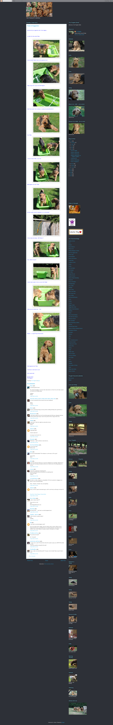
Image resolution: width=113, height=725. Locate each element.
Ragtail (70, 380)
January (72, 167)
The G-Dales (71, 357)
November (73, 142)
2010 (71, 170)
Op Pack (70, 324)
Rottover (70, 334)
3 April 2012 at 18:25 (34, 485)
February (73, 165)
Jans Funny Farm (72, 293)
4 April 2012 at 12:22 (34, 546)
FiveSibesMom (33, 549)
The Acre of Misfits (72, 355)
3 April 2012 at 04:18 (34, 405)
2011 (71, 169)
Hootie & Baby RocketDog (74, 277)
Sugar (70, 349)
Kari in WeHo (71, 295)
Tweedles (70, 363)
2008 (71, 174)
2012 (71, 141)
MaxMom (70, 310)
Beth (31, 461)
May (72, 147)
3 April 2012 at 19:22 (34, 495)
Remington (32, 439)
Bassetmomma (33, 413)
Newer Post (30, 560)
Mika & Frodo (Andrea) (73, 314)
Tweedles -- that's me (34, 514)
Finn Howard (71, 270)
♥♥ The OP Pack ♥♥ (34, 478)
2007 (71, 175)
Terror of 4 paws (72, 353)
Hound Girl (71, 279)
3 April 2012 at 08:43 (34, 449)
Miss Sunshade (72, 320)
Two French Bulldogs (34, 444)
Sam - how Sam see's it (73, 340)
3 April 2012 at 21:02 (34, 512)
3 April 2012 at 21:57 (34, 530)
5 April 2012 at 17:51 (34, 553)
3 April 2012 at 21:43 (34, 520)
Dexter (31, 385)
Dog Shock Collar (33, 494)
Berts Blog (32, 508)
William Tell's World (72, 369)
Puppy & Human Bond (41, 494)
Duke (31, 451)
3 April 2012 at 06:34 (34, 436)
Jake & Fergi (71, 289)
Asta (69, 242)
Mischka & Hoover (72, 318)
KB (30, 522)
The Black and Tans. (34, 533)
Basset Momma (72, 246)
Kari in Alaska (33, 498)
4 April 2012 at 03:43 (34, 538)
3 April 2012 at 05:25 (34, 411)
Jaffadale (70, 287)
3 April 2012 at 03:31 (34, 396)
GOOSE (31, 420)
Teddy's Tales (71, 351)
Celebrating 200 (74, 158)
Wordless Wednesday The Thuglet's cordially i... (76, 156)
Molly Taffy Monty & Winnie (74, 322)
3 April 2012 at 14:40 (34, 458)
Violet (70, 367)
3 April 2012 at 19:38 (34, 506)
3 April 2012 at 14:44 (34, 466)
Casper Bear (71, 260)
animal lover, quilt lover (35, 541)
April (72, 149)
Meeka (70, 312)
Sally (70, 336)
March (72, 163)
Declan (31, 408)
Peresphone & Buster (73, 330)
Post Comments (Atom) (49, 563)
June (72, 145)
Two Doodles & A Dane (73, 365)
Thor (69, 359)
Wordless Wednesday (75, 152)
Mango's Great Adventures (74, 308)
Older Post (63, 560)
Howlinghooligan (72, 283)
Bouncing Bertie (72, 256)
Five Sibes (71, 272)
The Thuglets (78, 31)
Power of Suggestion (75, 161)
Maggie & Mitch (72, 305)
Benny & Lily (71, 248)
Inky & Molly (71, 285)
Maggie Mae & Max (72, 307)
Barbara (70, 244)
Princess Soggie (74, 150)
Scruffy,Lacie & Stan (73, 343)
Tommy (70, 361)
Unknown (32, 428)
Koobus (70, 301)
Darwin (70, 264)
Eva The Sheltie (72, 268)
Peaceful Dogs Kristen (73, 326)
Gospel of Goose (72, 275)
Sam (69, 338)
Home (46, 560)
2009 (71, 172)
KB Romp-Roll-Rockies (73, 297)
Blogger (63, 722)
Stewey (70, 347)
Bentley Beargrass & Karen (74, 250)
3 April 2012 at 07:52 (34, 442)
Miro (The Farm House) (73, 316)
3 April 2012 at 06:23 (34, 426)
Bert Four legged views (73, 252)
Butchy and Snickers (73, 258)
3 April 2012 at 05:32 (34, 418)
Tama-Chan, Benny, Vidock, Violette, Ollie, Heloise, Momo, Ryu (43, 398)
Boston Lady (71, 254)
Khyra (70, 299)
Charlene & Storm (72, 262)
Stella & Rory (71, 345)
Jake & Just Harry (72, 291)
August (72, 144)
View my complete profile (79, 34)
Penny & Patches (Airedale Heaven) (75, 328)
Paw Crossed (71, 378)
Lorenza (31, 469)
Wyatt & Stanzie (72, 371)
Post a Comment (32, 556)
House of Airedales (72, 281)
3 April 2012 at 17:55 (34, 476)
